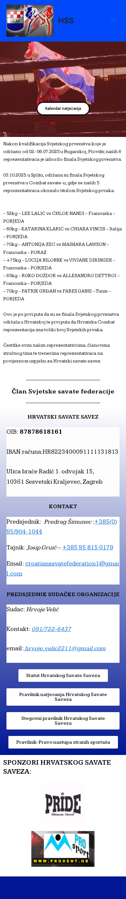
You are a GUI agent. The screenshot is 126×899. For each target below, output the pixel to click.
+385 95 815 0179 (87, 547)
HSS (66, 20)
